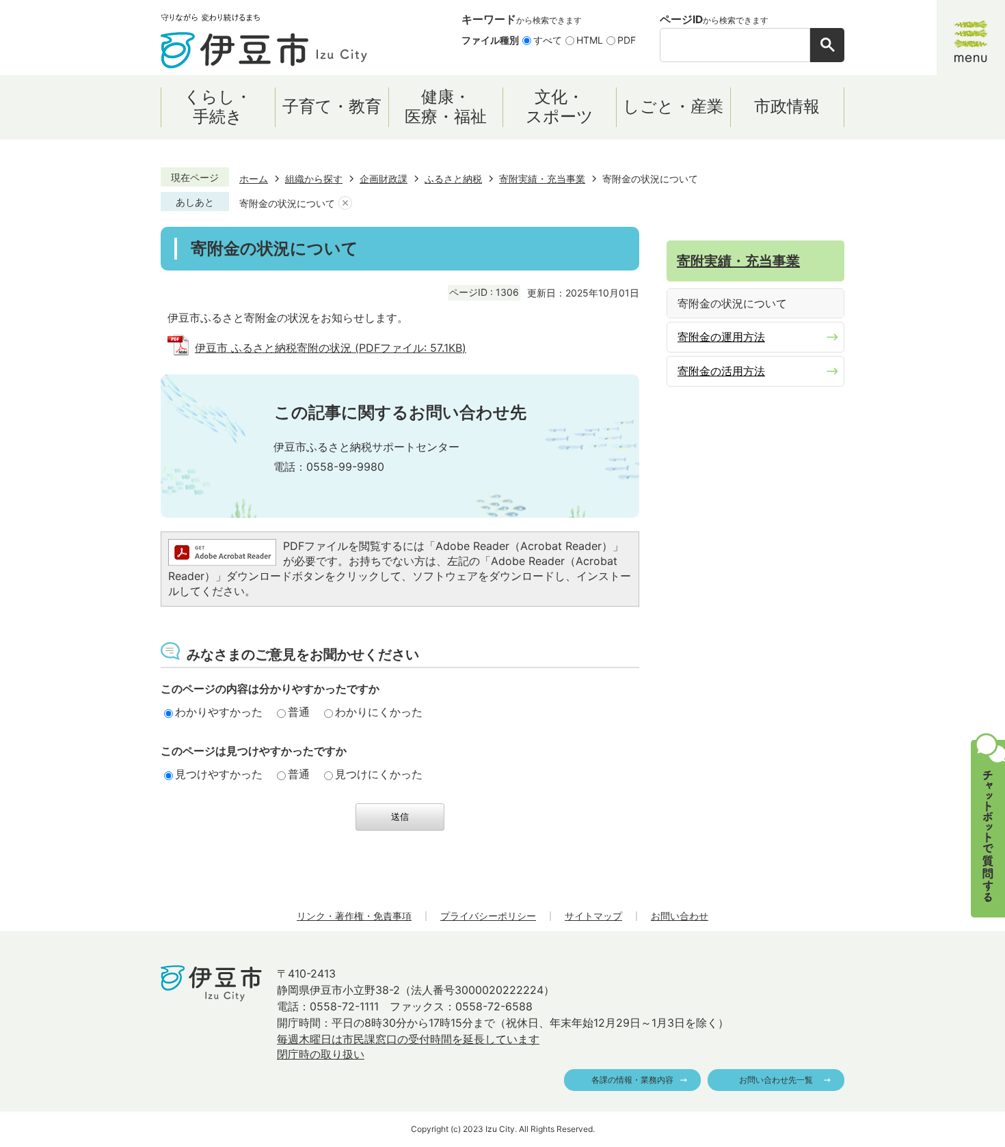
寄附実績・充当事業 (542, 178)
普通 (299, 712)
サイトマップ (593, 916)
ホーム (253, 178)
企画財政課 (383, 178)
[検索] (827, 45)
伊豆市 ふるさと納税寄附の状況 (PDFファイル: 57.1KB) (330, 348)
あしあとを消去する (345, 203)
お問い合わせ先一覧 (776, 1080)
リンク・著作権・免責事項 (354, 916)
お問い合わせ (679, 916)
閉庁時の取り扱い (320, 1054)
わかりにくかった (379, 712)
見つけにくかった (379, 774)
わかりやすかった (219, 712)
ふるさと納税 (453, 178)
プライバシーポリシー (488, 916)
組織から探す (314, 178)
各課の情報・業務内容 (632, 1080)
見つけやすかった (219, 774)
